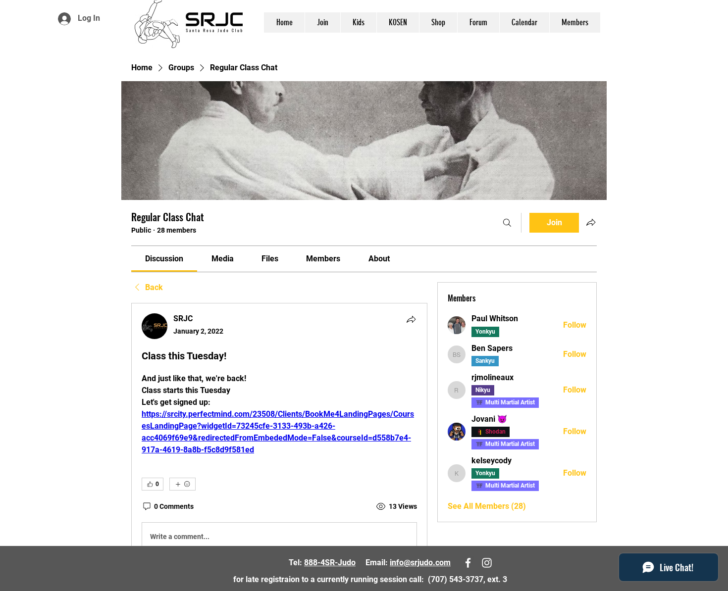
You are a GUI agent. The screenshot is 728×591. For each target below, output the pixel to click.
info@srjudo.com (420, 562)
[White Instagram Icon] (707, 20)
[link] (164, 258)
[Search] (507, 223)
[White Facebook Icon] (692, 20)
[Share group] (591, 222)
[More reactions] (182, 484)
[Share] (411, 319)
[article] (279, 434)
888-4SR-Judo (330, 562)
